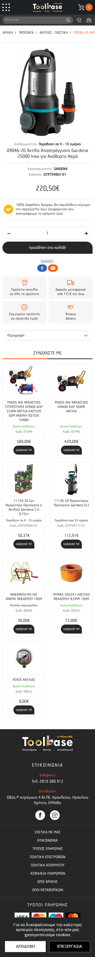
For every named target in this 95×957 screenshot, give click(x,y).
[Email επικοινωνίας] (89, 20)
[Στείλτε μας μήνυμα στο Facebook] (40, 815)
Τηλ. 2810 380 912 (47, 781)
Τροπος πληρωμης (47, 849)
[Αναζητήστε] (68, 20)
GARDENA (60, 169)
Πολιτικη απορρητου (48, 865)
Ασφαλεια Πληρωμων (47, 873)
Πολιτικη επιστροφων (47, 857)
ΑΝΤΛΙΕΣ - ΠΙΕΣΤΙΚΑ (53, 32)
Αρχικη (7, 32)
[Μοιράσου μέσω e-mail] (53, 268)
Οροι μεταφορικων (47, 890)
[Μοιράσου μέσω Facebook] (42, 268)
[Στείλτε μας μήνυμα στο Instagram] (55, 815)
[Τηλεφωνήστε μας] (79, 20)
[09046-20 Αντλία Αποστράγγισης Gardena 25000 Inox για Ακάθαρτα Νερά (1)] (47, 92)
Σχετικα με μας (47, 832)
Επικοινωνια (47, 840)
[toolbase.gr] (47, 7)
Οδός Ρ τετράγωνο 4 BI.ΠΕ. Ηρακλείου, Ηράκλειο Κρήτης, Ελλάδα (47, 800)
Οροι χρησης (47, 882)
